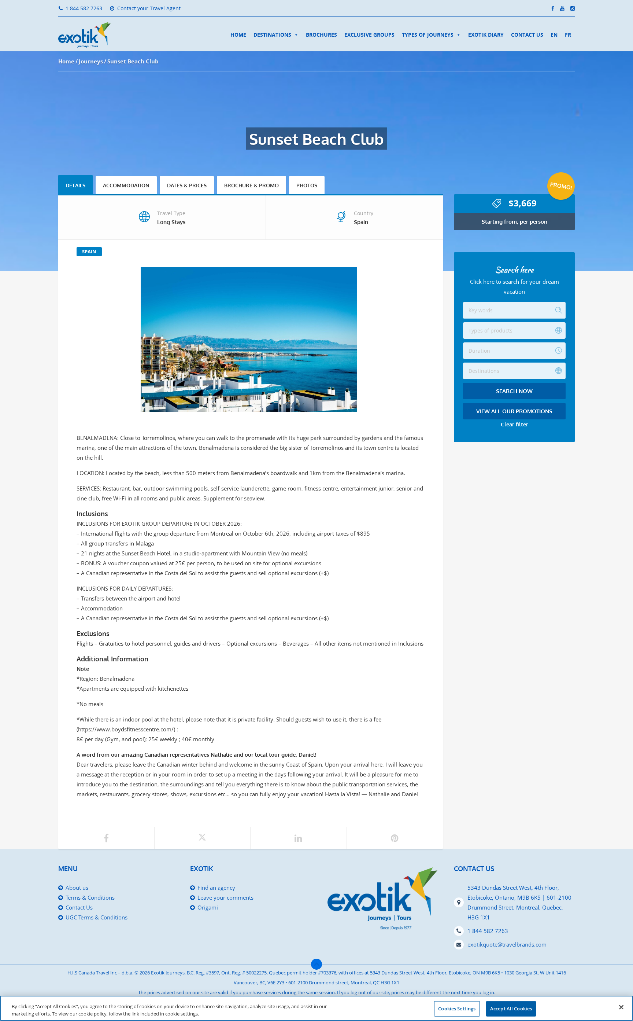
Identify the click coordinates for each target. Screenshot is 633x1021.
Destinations (272, 34)
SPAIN (89, 251)
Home (238, 34)
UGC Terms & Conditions (96, 917)
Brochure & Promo (251, 185)
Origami (207, 907)
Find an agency (216, 887)
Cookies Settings (456, 1008)
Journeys (91, 61)
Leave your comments (225, 897)
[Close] (621, 1007)
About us (77, 887)
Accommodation (126, 185)
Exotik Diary (486, 34)
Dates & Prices (187, 185)
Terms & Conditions (90, 897)
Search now (514, 391)
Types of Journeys (428, 34)
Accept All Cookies (511, 1008)
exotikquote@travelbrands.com (507, 944)
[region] (316, 1008)
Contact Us (527, 34)
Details (75, 185)
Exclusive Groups (369, 34)
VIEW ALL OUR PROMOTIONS (514, 411)
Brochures (321, 34)
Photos (306, 185)
